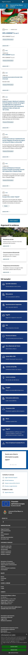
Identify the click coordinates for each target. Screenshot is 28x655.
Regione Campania (6, 1)
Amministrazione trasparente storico (9, 628)
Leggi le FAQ (4, 619)
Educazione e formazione (7, 561)
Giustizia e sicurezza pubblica (8, 563)
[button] (14, 652)
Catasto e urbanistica (6, 552)
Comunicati (3, 578)
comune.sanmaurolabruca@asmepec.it (12, 607)
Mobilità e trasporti (5, 554)
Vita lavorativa (4, 549)
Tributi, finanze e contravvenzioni (9, 564)
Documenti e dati (5, 539)
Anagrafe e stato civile (6, 546)
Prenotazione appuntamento (7, 616)
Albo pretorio (4, 631)
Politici (2, 535)
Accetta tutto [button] (14, 646)
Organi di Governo (5, 529)
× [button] (26, 634)
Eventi (2, 586)
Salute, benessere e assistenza (8, 568)
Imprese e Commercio (6, 551)
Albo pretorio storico (6, 632)
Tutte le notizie (13, 220)
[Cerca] (25, 6)
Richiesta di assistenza (6, 620)
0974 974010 (12, 608)
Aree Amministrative (6, 531)
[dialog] (14, 644)
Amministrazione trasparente (8, 629)
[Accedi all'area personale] (22, 1)
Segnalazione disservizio (6, 617)
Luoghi (2, 588)
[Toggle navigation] (3, 6)
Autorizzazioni (4, 569)
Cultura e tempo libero (6, 548)
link (1, 643)
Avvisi (6, 29)
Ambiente (3, 566)
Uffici (2, 532)
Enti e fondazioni (5, 534)
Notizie (2, 577)
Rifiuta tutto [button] (14, 649)
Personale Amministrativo (7, 537)
